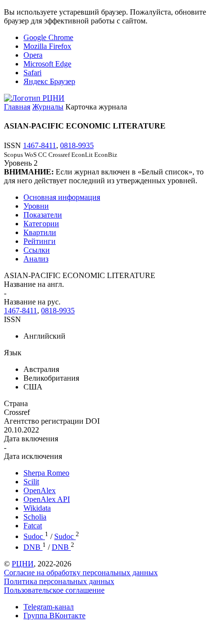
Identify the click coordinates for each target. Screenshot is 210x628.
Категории (41, 223)
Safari (32, 72)
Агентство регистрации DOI (52, 421)
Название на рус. (32, 302)
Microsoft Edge (47, 64)
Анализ (35, 259)
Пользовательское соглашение (54, 590)
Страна (16, 403)
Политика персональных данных (59, 581)
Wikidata (37, 508)
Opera (32, 55)
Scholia (34, 517)
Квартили (39, 232)
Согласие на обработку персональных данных (81, 572)
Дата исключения (33, 456)
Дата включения (31, 438)
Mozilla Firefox (47, 46)
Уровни (36, 206)
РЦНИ (23, 564)
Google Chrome (48, 37)
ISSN (12, 319)
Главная (17, 107)
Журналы (47, 107)
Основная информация (61, 197)
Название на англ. (34, 284)
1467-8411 (39, 145)
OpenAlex (39, 490)
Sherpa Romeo (46, 473)
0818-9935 (77, 145)
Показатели (42, 215)
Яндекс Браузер (49, 81)
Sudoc (34, 536)
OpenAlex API (46, 499)
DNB (32, 547)
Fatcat (32, 525)
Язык (12, 352)
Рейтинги (39, 241)
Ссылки (36, 250)
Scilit (31, 481)
